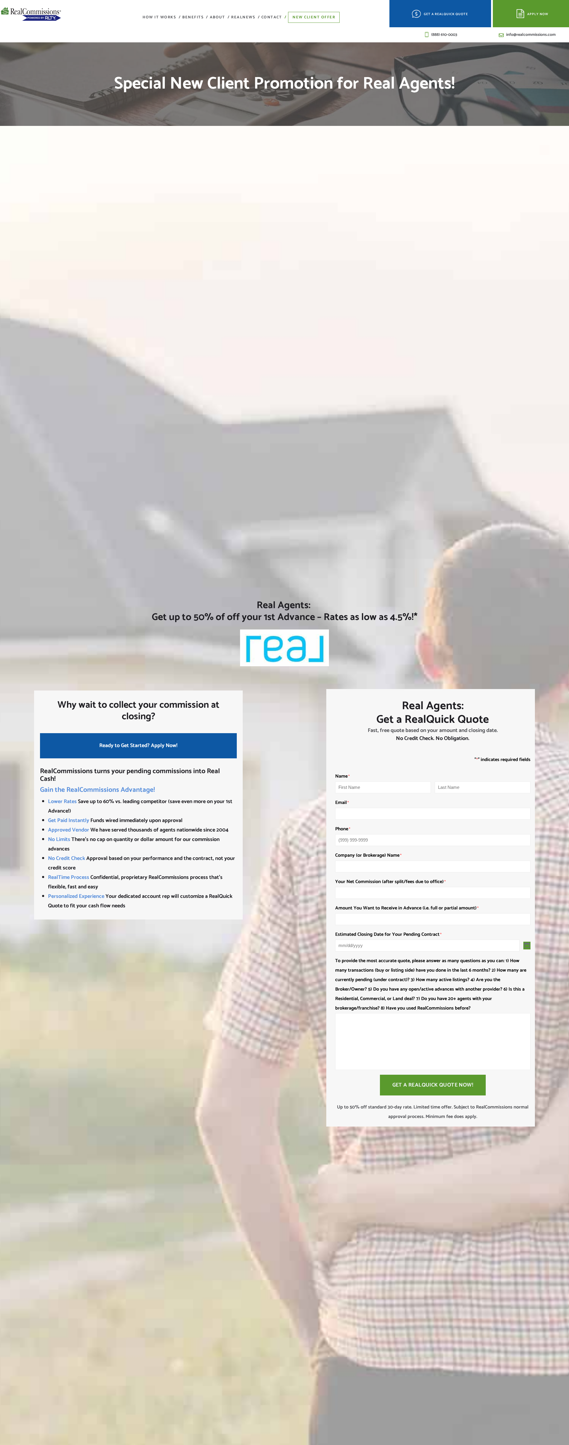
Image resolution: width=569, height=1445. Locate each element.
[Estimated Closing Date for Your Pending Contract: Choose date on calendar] (526, 945)
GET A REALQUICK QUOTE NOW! (432, 1085)
